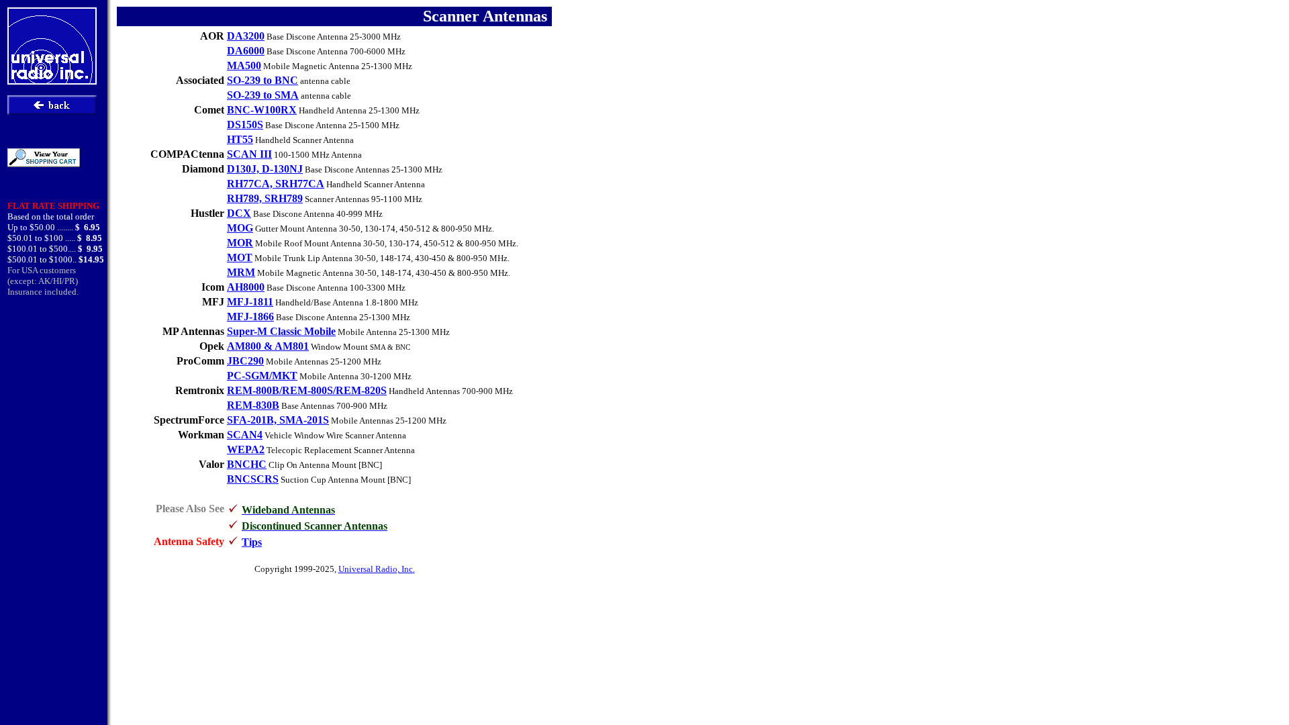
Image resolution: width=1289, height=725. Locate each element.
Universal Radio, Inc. (376, 569)
